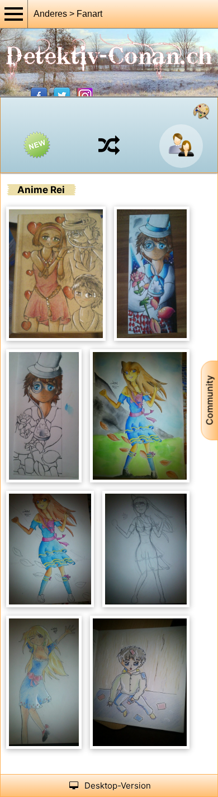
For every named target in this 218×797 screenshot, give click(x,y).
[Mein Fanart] (201, 111)
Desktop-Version (117, 785)
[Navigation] (14, 14)
